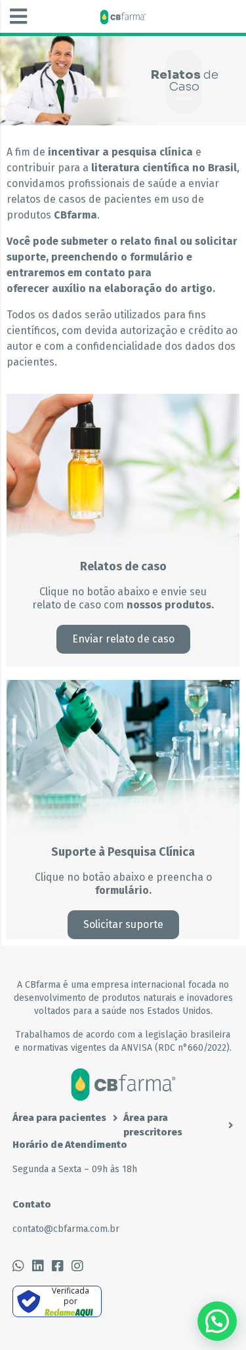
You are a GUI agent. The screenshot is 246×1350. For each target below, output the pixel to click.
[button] (18, 16)
